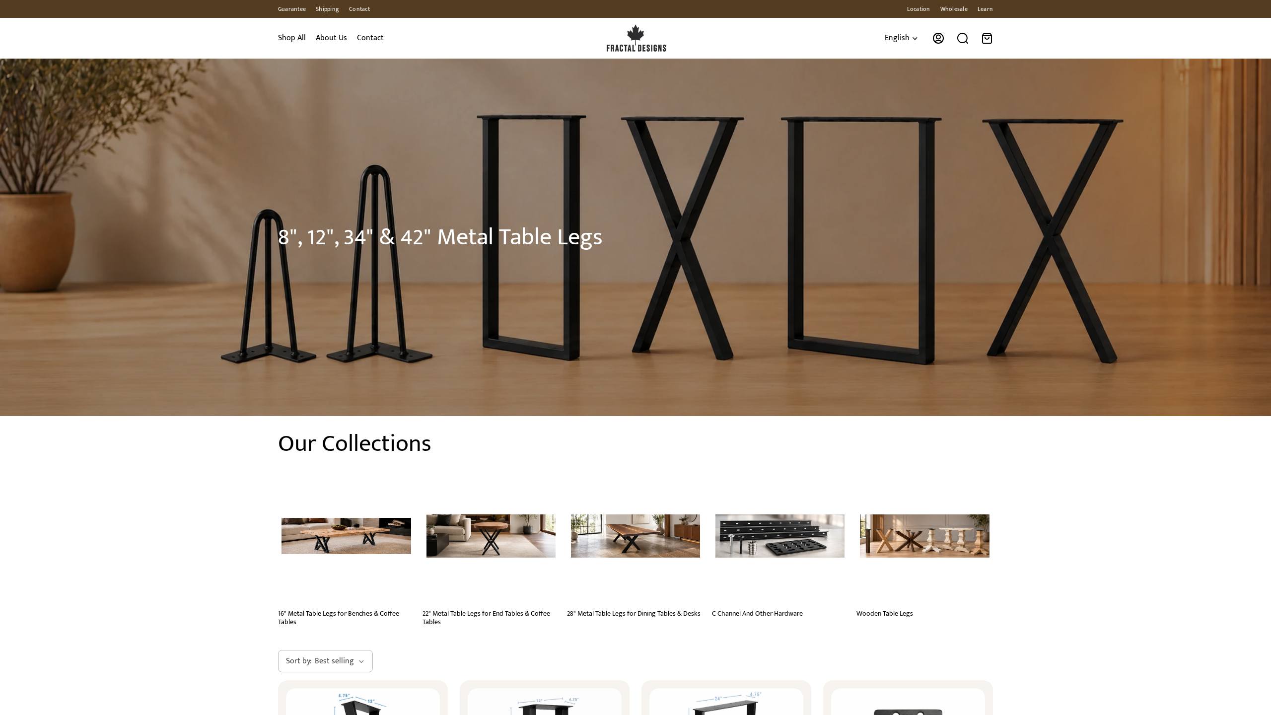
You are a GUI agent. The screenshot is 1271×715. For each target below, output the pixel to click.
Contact (359, 9)
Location (918, 9)
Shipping (327, 9)
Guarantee (292, 9)
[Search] (963, 38)
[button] (325, 661)
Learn (985, 9)
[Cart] (987, 38)
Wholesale (954, 9)
